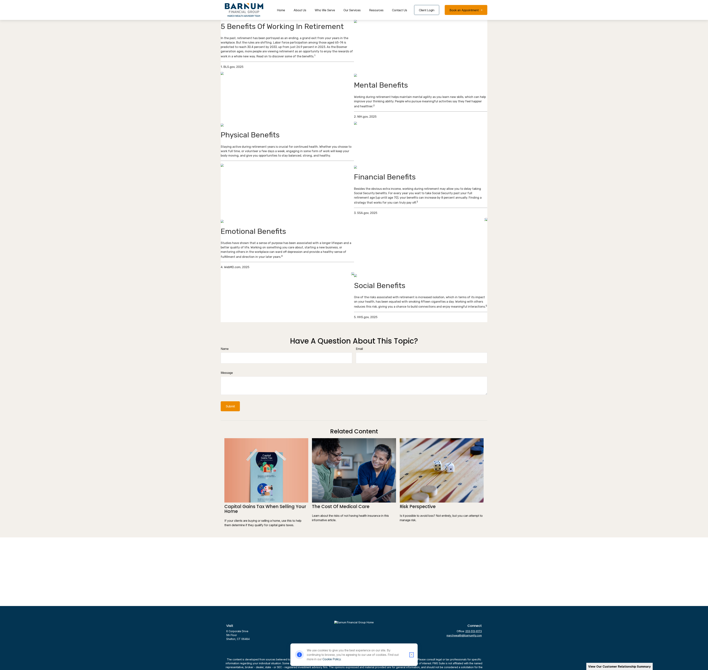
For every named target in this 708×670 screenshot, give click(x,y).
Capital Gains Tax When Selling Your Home (265, 508)
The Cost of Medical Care (340, 506)
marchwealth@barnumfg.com (464, 635)
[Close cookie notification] (411, 655)
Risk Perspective (418, 506)
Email (359, 349)
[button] (281, 9)
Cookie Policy (331, 659)
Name (225, 349)
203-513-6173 (473, 631)
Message (227, 373)
